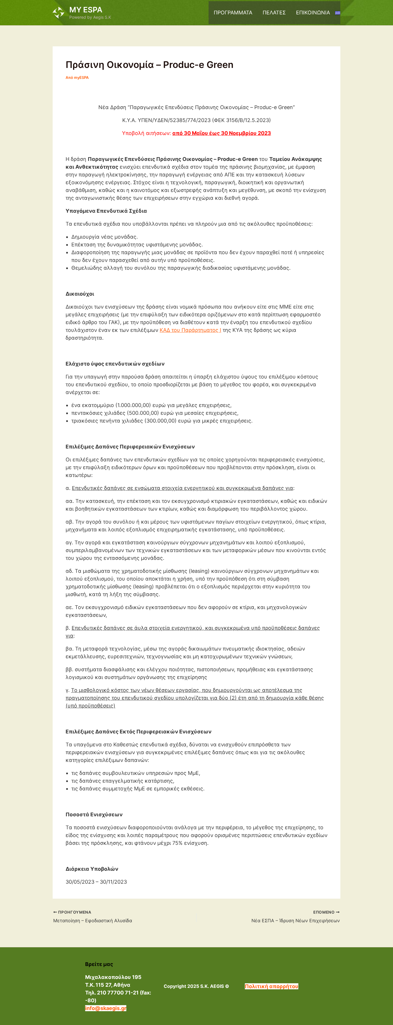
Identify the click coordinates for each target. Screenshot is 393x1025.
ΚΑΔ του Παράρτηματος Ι (190, 330)
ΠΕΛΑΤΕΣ (274, 12)
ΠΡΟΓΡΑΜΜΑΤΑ (233, 12)
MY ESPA (85, 9)
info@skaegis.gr (105, 1008)
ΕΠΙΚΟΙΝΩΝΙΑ (313, 12)
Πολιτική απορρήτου (271, 986)
